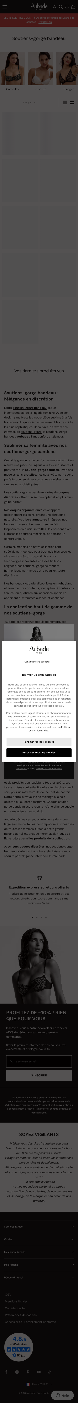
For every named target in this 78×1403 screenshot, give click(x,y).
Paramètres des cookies (39, 741)
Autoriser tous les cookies (39, 752)
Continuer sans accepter (37, 661)
